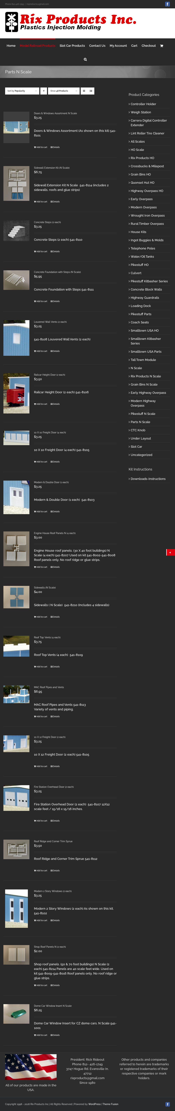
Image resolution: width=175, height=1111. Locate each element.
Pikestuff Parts (141, 314)
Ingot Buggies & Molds (147, 240)
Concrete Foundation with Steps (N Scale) (57, 272)
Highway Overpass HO (147, 191)
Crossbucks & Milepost (147, 166)
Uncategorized (141, 455)
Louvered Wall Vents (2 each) (50, 322)
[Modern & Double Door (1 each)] (16, 497)
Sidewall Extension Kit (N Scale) (52, 167)
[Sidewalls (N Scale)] (16, 597)
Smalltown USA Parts (146, 351)
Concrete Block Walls (146, 289)
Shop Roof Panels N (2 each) (50, 946)
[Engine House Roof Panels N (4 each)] (16, 548)
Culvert (136, 273)
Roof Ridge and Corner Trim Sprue (53, 841)
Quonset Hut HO (142, 182)
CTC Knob (138, 430)
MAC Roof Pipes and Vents (49, 687)
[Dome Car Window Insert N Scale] (16, 1014)
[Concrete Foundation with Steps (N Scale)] (16, 280)
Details (56, 147)
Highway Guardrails (145, 297)
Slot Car (136, 446)
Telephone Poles (143, 248)
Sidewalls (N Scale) (45, 587)
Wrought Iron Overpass (148, 215)
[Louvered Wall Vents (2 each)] (16, 338)
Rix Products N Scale (146, 376)
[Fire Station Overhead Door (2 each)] (16, 798)
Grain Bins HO (141, 174)
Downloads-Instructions (148, 479)
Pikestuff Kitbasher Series (149, 281)
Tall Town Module (143, 360)
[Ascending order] (43, 91)
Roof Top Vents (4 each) (47, 637)
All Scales (138, 141)
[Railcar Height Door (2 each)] (16, 393)
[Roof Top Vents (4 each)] (16, 646)
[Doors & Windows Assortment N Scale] (16, 127)
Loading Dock (141, 306)
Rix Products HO (142, 158)
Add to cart (41, 147)
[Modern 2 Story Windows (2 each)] (16, 908)
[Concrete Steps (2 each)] (16, 231)
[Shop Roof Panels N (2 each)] (16, 955)
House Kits (138, 232)
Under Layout (141, 438)
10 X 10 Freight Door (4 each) (50, 432)
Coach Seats (140, 322)
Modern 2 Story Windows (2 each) (53, 891)
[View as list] (91, 91)
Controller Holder (143, 104)
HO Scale (137, 150)
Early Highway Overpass (148, 392)
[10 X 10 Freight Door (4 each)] (16, 438)
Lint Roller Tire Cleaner (147, 133)
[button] (85, 59)
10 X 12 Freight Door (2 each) (49, 737)
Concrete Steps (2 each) (47, 222)
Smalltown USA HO (145, 330)
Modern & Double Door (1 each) (51, 482)
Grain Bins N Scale (144, 384)
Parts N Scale (140, 422)
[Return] (170, 552)
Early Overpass (142, 199)
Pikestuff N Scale (143, 414)
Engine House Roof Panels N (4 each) (55, 533)
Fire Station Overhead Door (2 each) (54, 787)
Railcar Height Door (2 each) (49, 374)
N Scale (136, 368)
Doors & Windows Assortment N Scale (55, 113)
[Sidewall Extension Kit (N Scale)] (16, 183)
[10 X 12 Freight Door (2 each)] (16, 743)
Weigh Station (141, 112)
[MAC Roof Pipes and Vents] (16, 694)
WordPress (94, 1104)
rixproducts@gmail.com (37, 4)
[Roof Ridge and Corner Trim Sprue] (16, 849)
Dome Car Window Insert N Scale (53, 1006)
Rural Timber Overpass (147, 223)
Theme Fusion (110, 1104)
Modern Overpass (144, 207)
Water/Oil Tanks (142, 256)
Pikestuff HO (140, 265)
